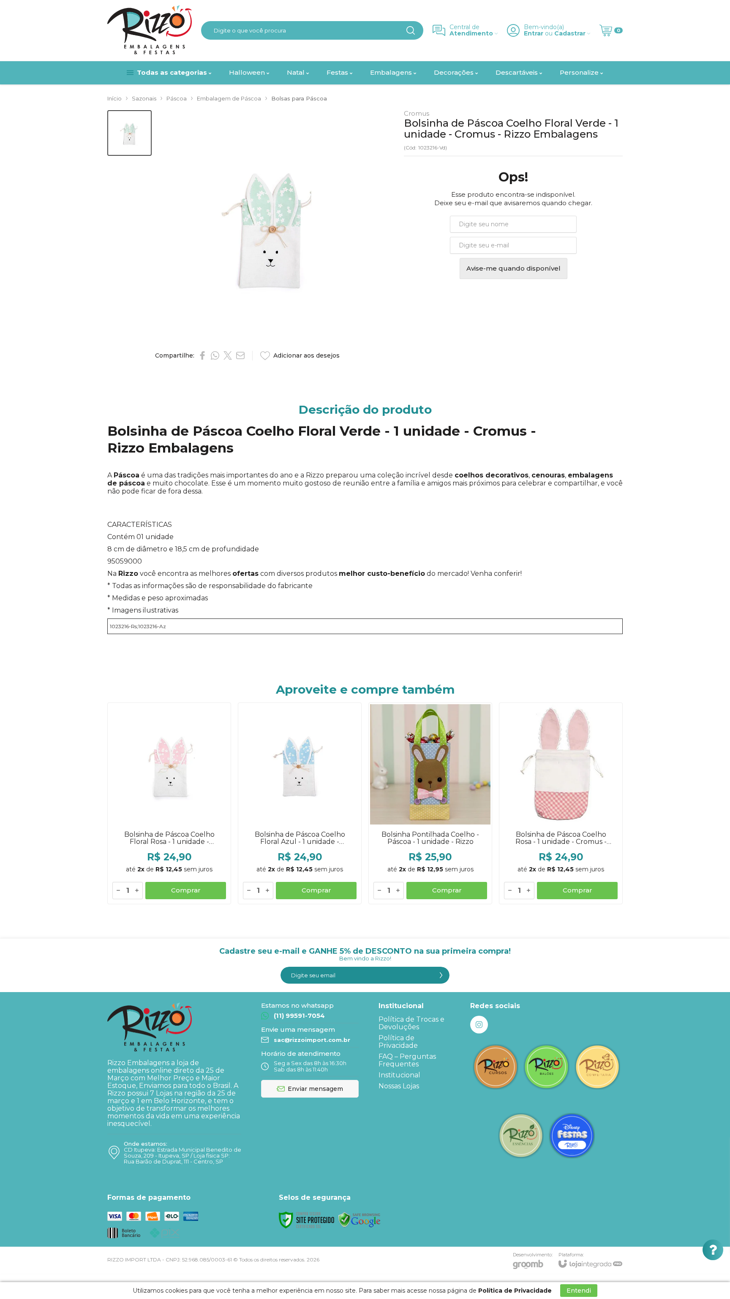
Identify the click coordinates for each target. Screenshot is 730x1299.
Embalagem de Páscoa (229, 98)
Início (114, 98)
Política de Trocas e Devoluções (411, 1023)
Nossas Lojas (399, 1086)
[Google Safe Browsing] (359, 1219)
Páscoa (176, 98)
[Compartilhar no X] (227, 355)
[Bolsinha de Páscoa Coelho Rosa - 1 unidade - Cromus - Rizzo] (560, 803)
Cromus (416, 113)
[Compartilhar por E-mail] (240, 355)
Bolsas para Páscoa (299, 98)
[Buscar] (410, 30)
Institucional (399, 1075)
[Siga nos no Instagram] (479, 1024)
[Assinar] (441, 975)
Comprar (186, 890)
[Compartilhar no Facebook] (202, 355)
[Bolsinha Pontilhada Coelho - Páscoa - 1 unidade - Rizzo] (430, 803)
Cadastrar (570, 33)
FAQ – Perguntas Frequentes (407, 1060)
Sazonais (144, 98)
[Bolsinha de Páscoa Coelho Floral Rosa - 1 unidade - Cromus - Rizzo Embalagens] (169, 803)
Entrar (533, 33)
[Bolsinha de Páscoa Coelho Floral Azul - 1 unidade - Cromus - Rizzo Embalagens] (299, 803)
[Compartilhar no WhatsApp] (215, 355)
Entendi (579, 1290)
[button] (129, 133)
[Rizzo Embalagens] (149, 30)
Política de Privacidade (398, 1042)
